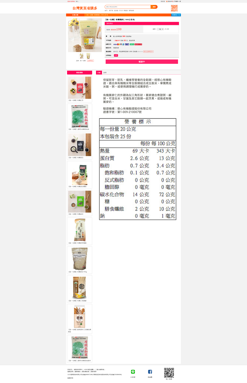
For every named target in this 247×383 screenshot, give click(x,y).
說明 (105, 72)
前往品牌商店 (148, 51)
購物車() (171, 1)
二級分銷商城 (99, 369)
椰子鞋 (111, 10)
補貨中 (142, 62)
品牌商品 (90, 60)
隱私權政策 (85, 371)
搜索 (154, 7)
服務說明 (70, 371)
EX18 (121, 10)
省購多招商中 (78, 369)
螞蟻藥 (126, 10)
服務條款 (78, 371)
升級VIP (117, 40)
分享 (116, 55)
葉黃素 (116, 10)
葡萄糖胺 (131, 10)
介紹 (99, 72)
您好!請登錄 (71, 1)
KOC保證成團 (88, 369)
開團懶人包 (176, 15)
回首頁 (163, 1)
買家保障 (93, 371)
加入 (77, 1)
